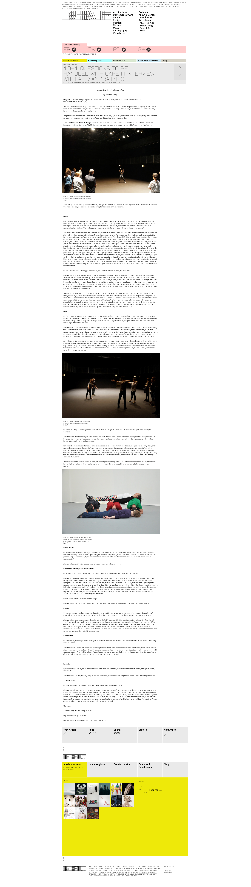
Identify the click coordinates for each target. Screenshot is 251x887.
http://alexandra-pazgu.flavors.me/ (75, 716)
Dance (116, 17)
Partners (143, 12)
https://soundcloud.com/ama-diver (115, 118)
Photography (120, 30)
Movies (117, 25)
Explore (143, 729)
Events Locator (119, 61)
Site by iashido (168, 866)
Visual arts (119, 33)
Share (143, 23)
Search (144, 28)
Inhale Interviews (70, 61)
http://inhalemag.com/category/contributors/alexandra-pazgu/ (84, 720)
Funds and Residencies (148, 61)
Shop (165, 61)
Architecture (120, 12)
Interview (109, 82)
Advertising (145, 20)
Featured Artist (100, 82)
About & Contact (147, 14)
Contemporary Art (123, 14)
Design (116, 20)
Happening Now (94, 61)
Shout (143, 30)
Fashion (117, 22)
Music (116, 28)
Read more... (155, 790)
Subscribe (145, 25)
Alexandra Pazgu (77, 82)
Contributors (145, 17)
